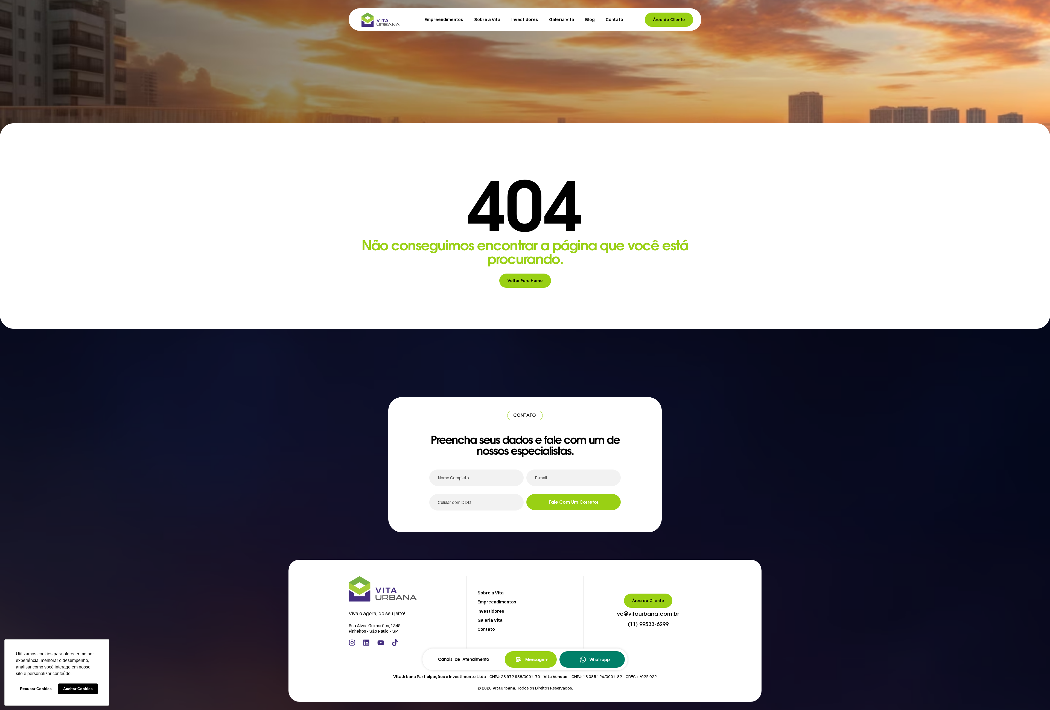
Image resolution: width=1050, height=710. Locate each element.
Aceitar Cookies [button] (78, 688)
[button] (648, 614)
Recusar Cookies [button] (36, 688)
